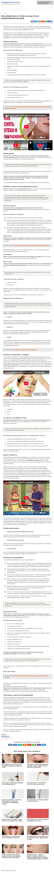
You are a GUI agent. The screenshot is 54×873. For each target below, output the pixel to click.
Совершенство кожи (10, 2)
